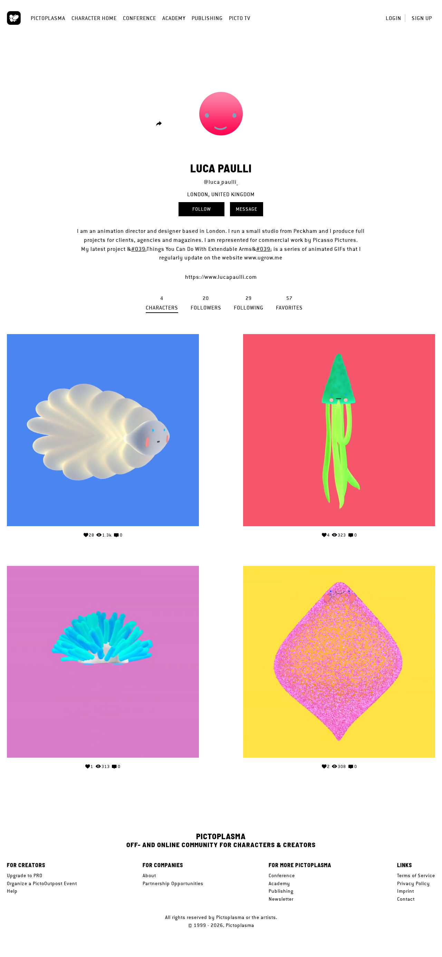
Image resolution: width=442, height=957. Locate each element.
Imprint (405, 891)
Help (12, 891)
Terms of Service (416, 875)
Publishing (207, 18)
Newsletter (281, 899)
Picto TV (239, 18)
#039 (138, 249)
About (149, 875)
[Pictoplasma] (14, 18)
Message (246, 209)
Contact (406, 899)
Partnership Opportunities (173, 883)
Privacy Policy (413, 883)
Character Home (94, 18)
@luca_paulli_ (221, 182)
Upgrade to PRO (24, 875)
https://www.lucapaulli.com (221, 277)
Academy (173, 18)
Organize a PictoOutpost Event (42, 883)
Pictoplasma (48, 18)
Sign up (422, 18)
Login (393, 18)
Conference (139, 18)
